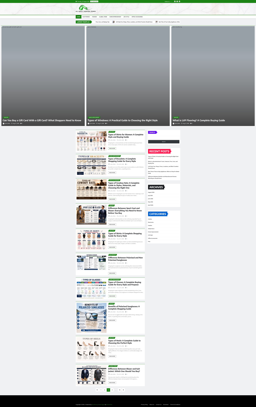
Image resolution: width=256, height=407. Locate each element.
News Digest (101, 404)
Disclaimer (166, 404)
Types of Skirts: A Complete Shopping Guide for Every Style (125, 234)
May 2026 (150, 202)
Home (78, 16)
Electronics (86, 16)
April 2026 (150, 205)
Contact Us (158, 404)
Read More (112, 148)
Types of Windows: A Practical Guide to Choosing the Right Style (38, 120)
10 (119, 390)
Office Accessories (137, 16)
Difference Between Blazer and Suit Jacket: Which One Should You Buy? (124, 370)
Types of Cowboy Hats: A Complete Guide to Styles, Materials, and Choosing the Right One (123, 185)
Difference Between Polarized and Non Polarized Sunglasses (125, 258)
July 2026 (150, 195)
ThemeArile (109, 404)
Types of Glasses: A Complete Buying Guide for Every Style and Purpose (124, 283)
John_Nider (7, 123)
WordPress (94, 404)
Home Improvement (115, 16)
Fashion (94, 16)
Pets (149, 241)
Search (152, 132)
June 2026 (150, 198)
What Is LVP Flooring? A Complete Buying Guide (114, 120)
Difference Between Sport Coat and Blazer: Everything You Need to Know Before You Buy (125, 210)
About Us (152, 404)
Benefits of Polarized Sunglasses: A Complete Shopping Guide (124, 307)
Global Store (103, 16)
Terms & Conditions (175, 404)
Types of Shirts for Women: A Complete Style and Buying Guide (125, 135)
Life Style (126, 16)
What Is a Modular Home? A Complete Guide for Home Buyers (206, 120)
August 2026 (151, 192)
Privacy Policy (144, 404)
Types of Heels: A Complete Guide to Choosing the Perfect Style (124, 341)
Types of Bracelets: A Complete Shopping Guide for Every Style (122, 160)
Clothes (150, 219)
